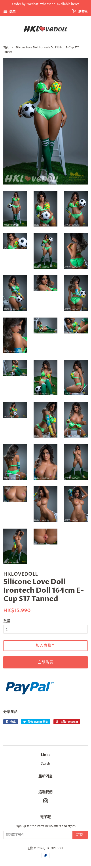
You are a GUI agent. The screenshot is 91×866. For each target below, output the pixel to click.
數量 (6, 621)
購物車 (83, 11)
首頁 (6, 47)
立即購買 (45, 662)
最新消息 (45, 776)
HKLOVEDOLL (55, 848)
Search (45, 763)
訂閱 (80, 834)
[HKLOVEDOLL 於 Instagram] (45, 802)
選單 (12, 11)
